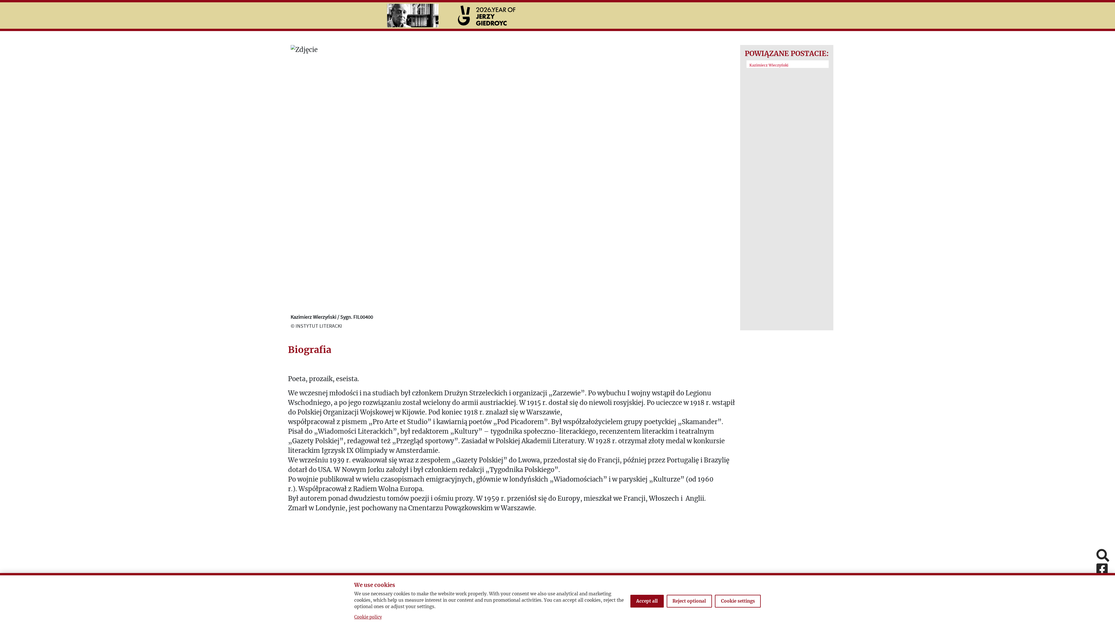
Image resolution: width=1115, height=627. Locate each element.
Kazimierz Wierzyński (768, 65)
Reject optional (689, 601)
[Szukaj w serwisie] (1102, 556)
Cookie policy (368, 617)
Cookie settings (738, 601)
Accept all (647, 601)
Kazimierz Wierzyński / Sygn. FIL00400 (332, 317)
